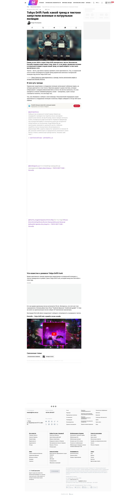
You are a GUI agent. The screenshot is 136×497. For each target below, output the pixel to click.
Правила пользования (71, 424)
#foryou (65, 220)
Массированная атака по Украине (58, 443)
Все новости (32, 433)
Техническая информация (101, 410)
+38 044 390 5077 (50, 412)
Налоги (92, 443)
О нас (67, 410)
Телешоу (41, 2)
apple (77, 487)
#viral (30, 222)
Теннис (92, 457)
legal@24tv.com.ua (82, 481)
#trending (35, 222)
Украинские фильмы (34, 455)
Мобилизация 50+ (74, 437)
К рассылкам (55, 471)
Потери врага (53, 446)
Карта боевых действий (55, 437)
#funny (40, 222)
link (46, 421)
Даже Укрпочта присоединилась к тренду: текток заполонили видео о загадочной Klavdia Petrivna (52, 78)
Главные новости (33, 435)
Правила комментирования (87, 424)
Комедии (31, 459)
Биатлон (93, 459)
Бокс (92, 453)
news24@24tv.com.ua (32, 412)
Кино (30, 451)
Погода (31, 445)
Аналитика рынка (74, 453)
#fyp (52, 220)
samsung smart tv (94, 487)
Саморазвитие (53, 460)
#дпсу (41, 168)
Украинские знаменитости (53, 2)
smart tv (85, 487)
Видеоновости (32, 441)
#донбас (38, 224)
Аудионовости (32, 443)
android (70, 487)
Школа (51, 457)
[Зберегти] (76, 27)
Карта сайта (98, 422)
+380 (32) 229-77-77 (74, 479)
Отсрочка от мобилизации (76, 443)
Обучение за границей (55, 462)
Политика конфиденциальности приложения (86, 417)
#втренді (62, 222)
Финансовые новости (96, 439)
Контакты (98, 412)
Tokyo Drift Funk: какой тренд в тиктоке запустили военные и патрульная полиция (60, 6)
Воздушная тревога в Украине (57, 441)
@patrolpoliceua (33, 112)
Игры (97, 424)
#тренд (48, 168)
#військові (56, 222)
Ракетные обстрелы (54, 435)
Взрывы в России (54, 445)
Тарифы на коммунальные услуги (98, 441)
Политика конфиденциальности (86, 411)
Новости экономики (96, 433)
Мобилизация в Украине (77, 433)
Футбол (92, 455)
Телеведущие (69, 419)
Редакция (68, 412)
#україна (43, 220)
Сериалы (31, 461)
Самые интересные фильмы (35, 453)
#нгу (42, 224)
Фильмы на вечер (33, 457)
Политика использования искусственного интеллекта (87, 414)
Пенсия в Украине (95, 445)
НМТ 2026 (52, 459)
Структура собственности (101, 417)
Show (28, 6)
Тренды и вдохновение (75, 457)
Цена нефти (93, 435)
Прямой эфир (32, 439)
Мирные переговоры (55, 439)
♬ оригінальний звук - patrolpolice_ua (40, 138)
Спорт (92, 451)
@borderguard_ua (34, 166)
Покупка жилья (73, 455)
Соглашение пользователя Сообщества (87, 422)
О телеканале (69, 417)
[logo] (33, 3)
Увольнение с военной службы (77, 435)
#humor (45, 222)
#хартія (46, 224)
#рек (44, 168)
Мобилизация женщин (75, 439)
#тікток (48, 220)
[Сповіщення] (102, 3)
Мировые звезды (67, 2)
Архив (97, 419)
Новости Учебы (54, 451)
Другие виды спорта (95, 461)
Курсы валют (94, 437)
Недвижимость (74, 451)
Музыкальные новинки (36, 6)
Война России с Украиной (57, 433)
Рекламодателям (70, 422)
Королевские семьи (78, 2)
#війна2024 (31, 224)
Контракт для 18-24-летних (76, 441)
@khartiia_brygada (34, 220)
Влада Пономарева (36, 22)
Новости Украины (33, 437)
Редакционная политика (71, 415)
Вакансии (98, 415)
